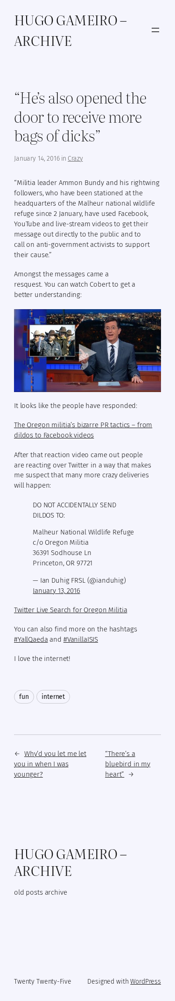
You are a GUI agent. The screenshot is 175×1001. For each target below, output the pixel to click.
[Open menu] (155, 30)
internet (53, 697)
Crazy (75, 159)
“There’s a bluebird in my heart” (127, 764)
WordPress (145, 982)
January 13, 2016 (56, 590)
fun (24, 697)
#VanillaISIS (80, 639)
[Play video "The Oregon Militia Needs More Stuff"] (87, 350)
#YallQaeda (31, 639)
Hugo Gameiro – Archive (70, 29)
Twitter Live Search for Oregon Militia (70, 610)
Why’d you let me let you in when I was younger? (50, 764)
